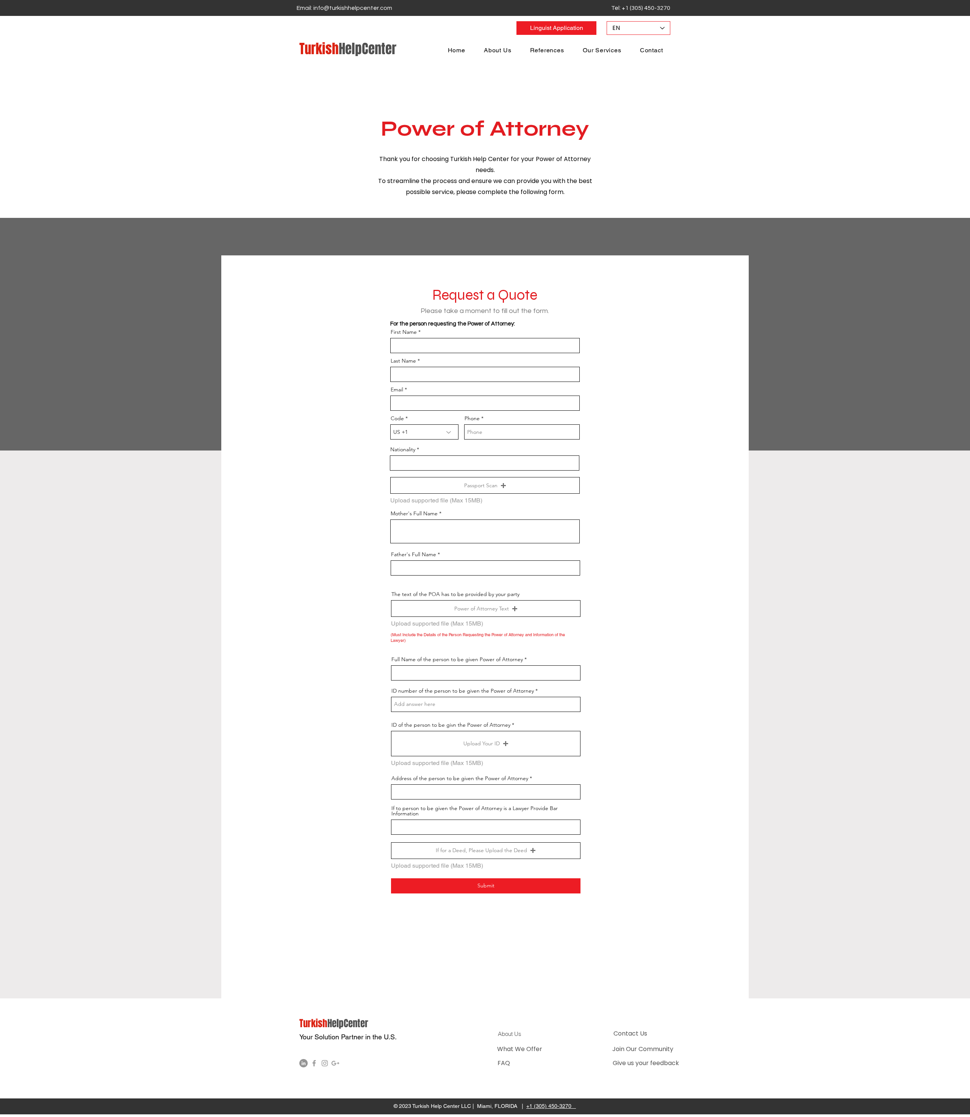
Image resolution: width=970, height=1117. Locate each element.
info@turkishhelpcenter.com (352, 8)
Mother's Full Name (414, 513)
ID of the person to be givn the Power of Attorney (450, 724)
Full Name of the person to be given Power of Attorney (457, 659)
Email (397, 389)
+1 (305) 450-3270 (551, 1106)
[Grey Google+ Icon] (335, 1063)
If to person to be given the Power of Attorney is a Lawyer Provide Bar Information (474, 811)
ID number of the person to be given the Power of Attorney (462, 690)
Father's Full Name (413, 554)
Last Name (403, 360)
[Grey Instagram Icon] (325, 1063)
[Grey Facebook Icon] (314, 1063)
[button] (485, 485)
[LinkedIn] (303, 1063)
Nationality (402, 449)
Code (397, 418)
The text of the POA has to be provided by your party (455, 594)
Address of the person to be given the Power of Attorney (459, 778)
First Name (404, 332)
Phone (472, 418)
